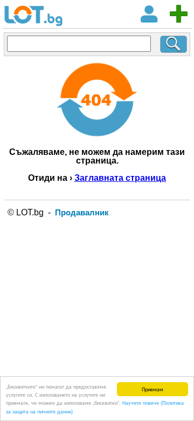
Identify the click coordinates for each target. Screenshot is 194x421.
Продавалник (82, 212)
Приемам (152, 389)
